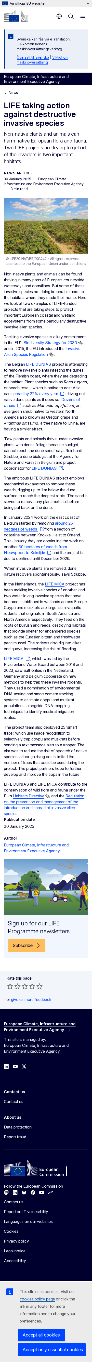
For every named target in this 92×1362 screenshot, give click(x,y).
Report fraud (15, 1136)
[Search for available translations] (80, 342)
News (13, 93)
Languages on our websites (28, 1221)
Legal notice (15, 1250)
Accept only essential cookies (53, 1349)
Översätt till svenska (33, 57)
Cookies (11, 1231)
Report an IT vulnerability (26, 1211)
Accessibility (15, 1260)
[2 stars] (13, 986)
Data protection (18, 1127)
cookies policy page (37, 1299)
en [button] (59, 16)
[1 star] (10, 986)
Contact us (13, 1101)
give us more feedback (31, 999)
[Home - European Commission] (16, 16)
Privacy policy (16, 1241)
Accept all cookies (41, 1334)
